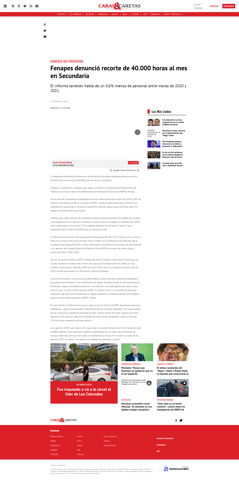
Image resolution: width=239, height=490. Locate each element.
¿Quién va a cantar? (165, 363)
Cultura (135, 14)
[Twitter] (45, 30)
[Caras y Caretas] (63, 422)
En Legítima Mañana (165, 399)
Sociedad (89, 14)
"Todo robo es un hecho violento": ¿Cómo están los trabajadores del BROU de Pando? (171, 408)
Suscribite (133, 162)
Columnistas (75, 14)
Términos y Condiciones (57, 465)
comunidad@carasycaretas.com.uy (68, 471)
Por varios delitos (84, 384)
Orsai (124, 14)
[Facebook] (45, 24)
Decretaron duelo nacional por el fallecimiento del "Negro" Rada (173, 133)
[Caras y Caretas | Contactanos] (185, 420)
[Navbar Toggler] (7, 6)
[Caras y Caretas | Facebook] (19, 6)
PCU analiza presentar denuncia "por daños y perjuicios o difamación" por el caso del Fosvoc (172, 145)
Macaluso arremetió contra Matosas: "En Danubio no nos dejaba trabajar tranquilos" (136, 406)
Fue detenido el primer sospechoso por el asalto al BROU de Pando (173, 122)
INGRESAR (214, 6)
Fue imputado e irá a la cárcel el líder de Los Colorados (84, 392)
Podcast (107, 441)
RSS (158, 451)
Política (61, 14)
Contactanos (161, 444)
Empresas (155, 14)
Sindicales (103, 14)
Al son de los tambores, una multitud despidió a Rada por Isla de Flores (172, 154)
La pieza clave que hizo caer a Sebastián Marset (172, 164)
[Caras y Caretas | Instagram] (31, 6)
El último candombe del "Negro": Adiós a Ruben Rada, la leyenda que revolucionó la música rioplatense (172, 372)
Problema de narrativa (130, 363)
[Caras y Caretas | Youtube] (36, 6)
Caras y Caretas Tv (172, 14)
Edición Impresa (110, 445)
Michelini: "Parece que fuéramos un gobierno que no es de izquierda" (137, 370)
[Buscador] (13, 6)
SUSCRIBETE (229, 6)
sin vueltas (126, 399)
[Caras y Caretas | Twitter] (25, 6)
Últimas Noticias (56, 436)
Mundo (115, 14)
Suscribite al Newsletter (165, 438)
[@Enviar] (45, 36)
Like (145, 14)
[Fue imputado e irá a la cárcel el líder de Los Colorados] (84, 362)
